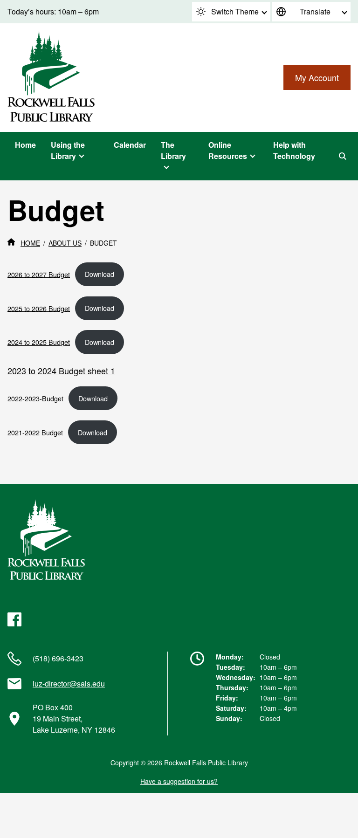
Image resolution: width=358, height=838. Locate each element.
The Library (173, 150)
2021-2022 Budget (35, 432)
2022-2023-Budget (35, 398)
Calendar (130, 144)
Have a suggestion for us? (179, 781)
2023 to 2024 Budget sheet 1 (61, 370)
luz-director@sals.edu (69, 683)
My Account (317, 77)
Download (99, 274)
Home (25, 144)
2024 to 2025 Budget (38, 342)
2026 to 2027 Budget (38, 274)
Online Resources (227, 150)
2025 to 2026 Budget (38, 308)
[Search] (343, 156)
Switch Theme (235, 11)
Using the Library (68, 150)
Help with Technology (294, 150)
